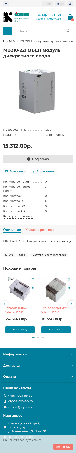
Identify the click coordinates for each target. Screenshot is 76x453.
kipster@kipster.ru (21, 407)
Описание (12, 230)
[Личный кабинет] (70, 3)
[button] (4, 304)
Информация (15, 354)
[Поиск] (68, 31)
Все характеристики (18, 216)
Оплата (9, 377)
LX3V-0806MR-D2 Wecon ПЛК (54, 310)
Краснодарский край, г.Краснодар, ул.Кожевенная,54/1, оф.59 (27, 427)
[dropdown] (6, 3)
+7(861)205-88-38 (48, 15)
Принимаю (63, 446)
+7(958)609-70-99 (48, 19)
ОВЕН (49, 129)
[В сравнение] (33, 288)
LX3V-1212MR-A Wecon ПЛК (16, 310)
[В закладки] (33, 279)
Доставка (11, 366)
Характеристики (40, 230)
